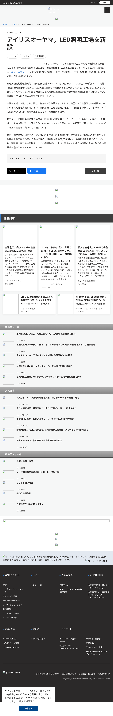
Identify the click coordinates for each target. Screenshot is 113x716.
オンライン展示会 (10, 617)
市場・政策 (98, 308)
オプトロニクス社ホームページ (69, 640)
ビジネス (25, 56)
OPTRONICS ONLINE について (48, 673)
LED (24, 158)
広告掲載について (69, 673)
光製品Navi (64, 585)
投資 (31, 158)
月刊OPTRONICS (9, 638)
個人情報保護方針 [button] (28, 701)
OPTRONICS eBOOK (11, 647)
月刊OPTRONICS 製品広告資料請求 (71, 590)
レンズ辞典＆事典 (38, 638)
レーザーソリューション (12, 604)
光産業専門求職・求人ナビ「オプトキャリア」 (98, 586)
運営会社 (82, 673)
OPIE (5, 585)
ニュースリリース (20, 71)
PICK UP (79, 308)
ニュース (12, 56)
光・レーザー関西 (10, 596)
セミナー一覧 (36, 585)
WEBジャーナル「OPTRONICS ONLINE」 (70, 647)
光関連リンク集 (104, 673)
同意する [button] (29, 708)
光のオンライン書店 (11, 643)
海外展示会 (7, 609)
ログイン (92, 2)
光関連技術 (39, 56)
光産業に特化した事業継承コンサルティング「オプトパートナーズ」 (98, 595)
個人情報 (91, 673)
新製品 (32, 308)
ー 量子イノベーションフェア (14, 590)
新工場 (39, 158)
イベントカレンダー (11, 613)
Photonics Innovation (11, 600)
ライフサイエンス (57, 284)
